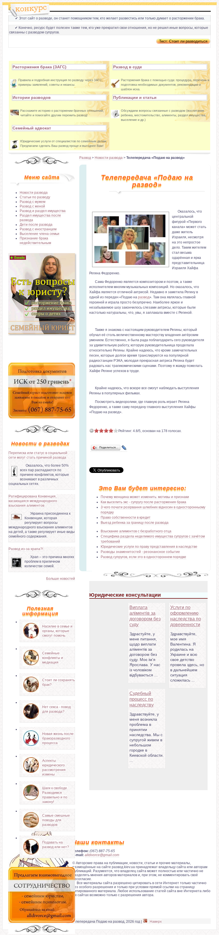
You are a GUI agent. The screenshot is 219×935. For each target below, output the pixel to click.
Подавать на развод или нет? (55, 844)
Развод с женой (32, 206)
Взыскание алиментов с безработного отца (136, 531)
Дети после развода (36, 225)
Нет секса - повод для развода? (56, 709)
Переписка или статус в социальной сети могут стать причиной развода (38, 455)
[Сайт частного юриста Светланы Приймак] (41, 333)
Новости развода (34, 193)
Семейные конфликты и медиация (52, 657)
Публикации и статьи (135, 97)
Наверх (156, 922)
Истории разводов (32, 97)
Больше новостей (60, 579)
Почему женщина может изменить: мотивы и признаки (145, 497)
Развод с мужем (32, 202)
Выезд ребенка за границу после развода (135, 523)
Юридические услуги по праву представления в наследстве (149, 547)
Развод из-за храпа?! (26, 549)
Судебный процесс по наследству (141, 699)
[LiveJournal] (124, 448)
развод (143, 297)
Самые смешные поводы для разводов (56, 820)
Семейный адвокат (32, 128)
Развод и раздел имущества (43, 211)
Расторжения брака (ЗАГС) (39, 67)
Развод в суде (127, 67)
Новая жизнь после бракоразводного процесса (58, 738)
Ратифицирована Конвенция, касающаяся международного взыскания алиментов (33, 501)
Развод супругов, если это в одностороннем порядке (143, 557)
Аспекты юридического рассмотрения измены (54, 767)
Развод (85, 158)
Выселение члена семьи (39, 234)
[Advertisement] (41, 348)
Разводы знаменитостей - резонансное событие (140, 552)
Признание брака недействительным (35, 240)
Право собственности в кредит (126, 518)
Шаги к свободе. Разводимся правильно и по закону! (55, 795)
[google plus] (145, 922)
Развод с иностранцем (38, 229)
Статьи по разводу (35, 197)
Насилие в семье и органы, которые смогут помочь (57, 631)
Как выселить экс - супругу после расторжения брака (143, 502)
